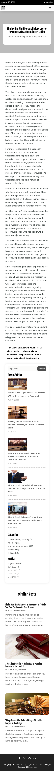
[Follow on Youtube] (35, 758)
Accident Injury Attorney (18, 539)
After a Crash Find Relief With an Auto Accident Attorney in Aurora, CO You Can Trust (26, 488)
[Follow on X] (24, 758)
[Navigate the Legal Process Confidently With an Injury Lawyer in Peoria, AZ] (17, 384)
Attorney (12, 543)
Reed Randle (17, 36)
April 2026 (12, 577)
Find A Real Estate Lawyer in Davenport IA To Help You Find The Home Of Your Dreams (25, 606)
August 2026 (13, 563)
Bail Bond (12, 549)
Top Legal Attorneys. (32, 764)
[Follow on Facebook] (19, 758)
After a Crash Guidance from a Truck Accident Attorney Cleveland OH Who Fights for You (25, 520)
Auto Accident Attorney (18, 546)
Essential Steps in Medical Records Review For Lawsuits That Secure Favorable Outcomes (24, 456)
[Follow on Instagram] (30, 758)
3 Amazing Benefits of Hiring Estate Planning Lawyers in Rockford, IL (23, 665)
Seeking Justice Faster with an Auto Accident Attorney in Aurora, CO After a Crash (26, 424)
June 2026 (12, 570)
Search (42, 368)
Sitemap (32, 767)
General (42, 36)
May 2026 (12, 573)
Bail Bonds (12, 553)
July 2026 (12, 567)
